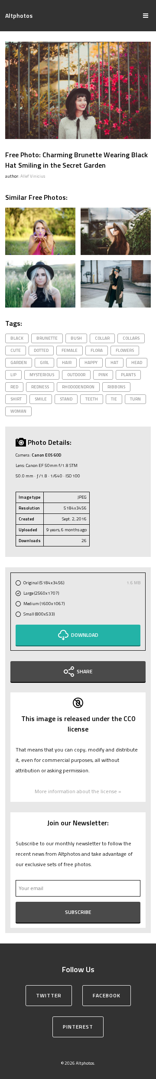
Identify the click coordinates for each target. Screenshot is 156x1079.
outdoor (76, 374)
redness (40, 387)
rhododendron (78, 387)
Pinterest (78, 1027)
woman (18, 411)
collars (131, 338)
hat (114, 362)
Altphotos (18, 15)
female (70, 350)
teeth (91, 399)
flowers (125, 350)
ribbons (116, 387)
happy (91, 362)
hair (67, 362)
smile (41, 399)
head (136, 362)
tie (114, 399)
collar (102, 338)
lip (13, 374)
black (16, 338)
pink (103, 374)
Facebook (106, 995)
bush (76, 338)
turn (135, 399)
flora (97, 350)
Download (84, 635)
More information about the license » (78, 791)
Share (84, 671)
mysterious (41, 374)
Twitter (49, 995)
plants (128, 374)
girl (44, 362)
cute (15, 350)
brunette (47, 338)
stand (66, 399)
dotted (41, 350)
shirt (16, 399)
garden (18, 362)
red (14, 387)
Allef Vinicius (32, 176)
